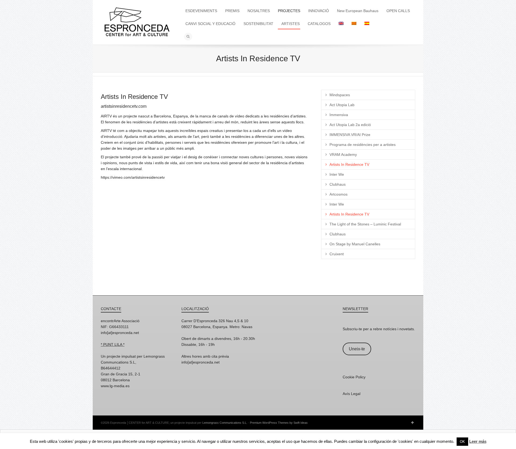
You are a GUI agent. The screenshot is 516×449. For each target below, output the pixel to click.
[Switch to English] (341, 24)
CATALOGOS (319, 23)
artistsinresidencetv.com (123, 106)
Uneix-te (357, 349)
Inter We (336, 174)
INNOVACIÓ (318, 11)
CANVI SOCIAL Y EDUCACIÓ (210, 23)
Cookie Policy (354, 377)
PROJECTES (289, 11)
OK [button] (462, 442)
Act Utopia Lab (341, 105)
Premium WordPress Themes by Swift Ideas (279, 422)
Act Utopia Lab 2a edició (350, 125)
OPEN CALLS (398, 11)
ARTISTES (290, 23)
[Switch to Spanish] (366, 24)
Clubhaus (337, 184)
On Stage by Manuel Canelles (354, 244)
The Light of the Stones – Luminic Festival (365, 224)
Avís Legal (351, 393)
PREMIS (232, 11)
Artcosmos (338, 194)
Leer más (477, 441)
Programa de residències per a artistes (362, 144)
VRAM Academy (343, 154)
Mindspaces (339, 95)
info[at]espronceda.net (120, 333)
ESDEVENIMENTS (201, 11)
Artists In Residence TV (349, 164)
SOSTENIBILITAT (258, 23)
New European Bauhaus (357, 11)
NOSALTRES (259, 11)
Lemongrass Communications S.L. (224, 422)
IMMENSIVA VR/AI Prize (349, 134)
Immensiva (338, 115)
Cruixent (336, 254)
